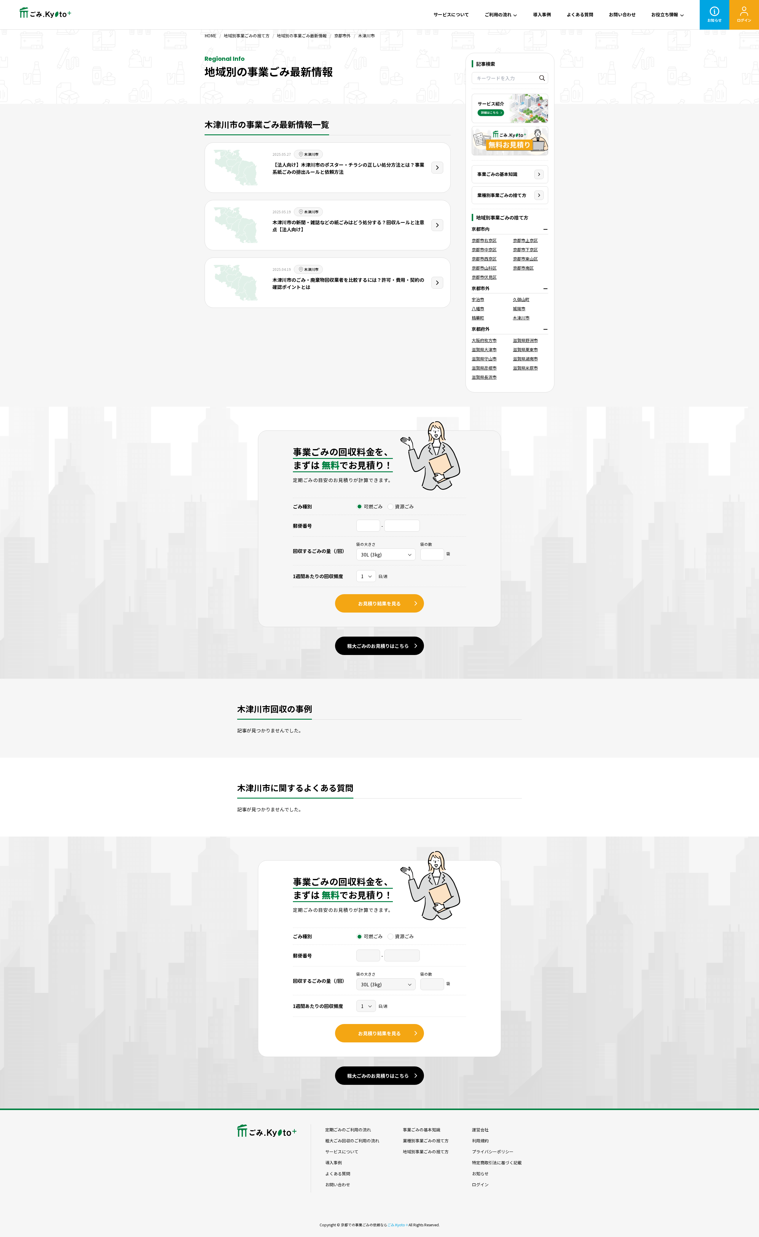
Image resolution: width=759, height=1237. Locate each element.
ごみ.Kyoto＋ (398, 1224)
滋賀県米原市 (525, 368)
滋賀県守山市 (484, 359)
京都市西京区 (484, 259)
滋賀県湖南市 (525, 359)
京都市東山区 (525, 259)
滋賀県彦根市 (484, 368)
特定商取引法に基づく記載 (497, 1163)
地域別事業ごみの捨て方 (426, 1152)
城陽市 (519, 308)
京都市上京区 (525, 240)
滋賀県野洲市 (525, 340)
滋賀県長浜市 (484, 377)
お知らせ (714, 20)
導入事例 (542, 14)
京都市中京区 (484, 249)
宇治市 (478, 299)
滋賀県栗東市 (525, 349)
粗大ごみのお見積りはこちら (378, 645)
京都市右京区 (484, 240)
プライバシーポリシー (493, 1152)
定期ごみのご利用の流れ (348, 1130)
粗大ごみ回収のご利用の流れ (352, 1141)
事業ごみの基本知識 (497, 174)
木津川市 (521, 318)
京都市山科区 (484, 268)
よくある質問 (580, 14)
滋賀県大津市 (484, 349)
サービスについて (451, 14)
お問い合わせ (622, 14)
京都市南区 (523, 268)
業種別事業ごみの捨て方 (501, 195)
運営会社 (480, 1130)
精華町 (478, 318)
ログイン (744, 20)
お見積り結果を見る (379, 603)
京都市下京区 (525, 249)
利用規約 (480, 1141)
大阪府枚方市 (484, 340)
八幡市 (478, 308)
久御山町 (521, 299)
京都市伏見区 (484, 277)
